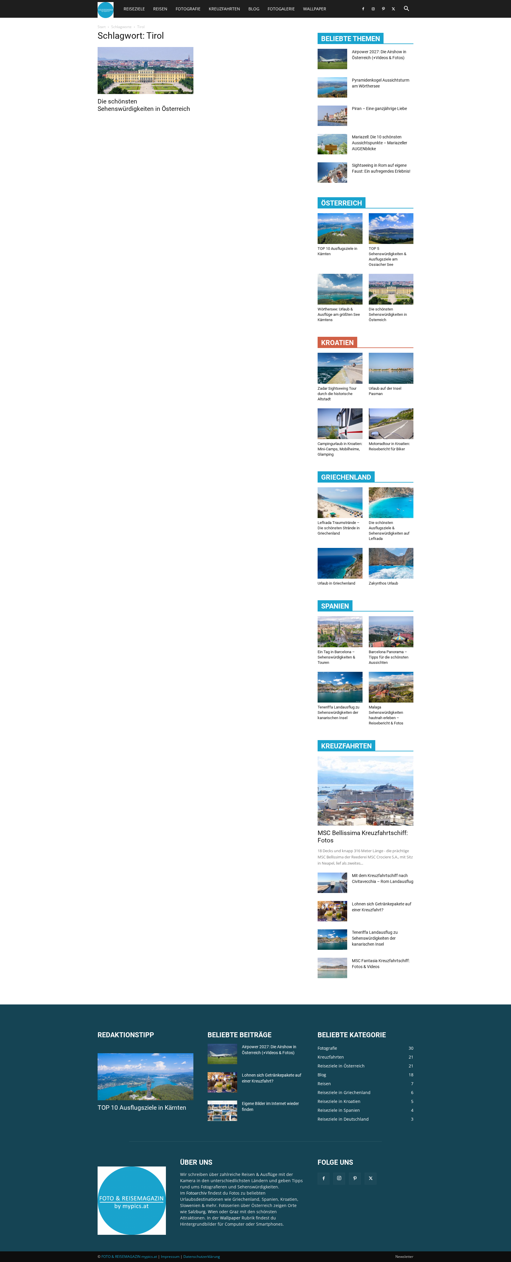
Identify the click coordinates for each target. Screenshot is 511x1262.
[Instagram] (373, 9)
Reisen (160, 9)
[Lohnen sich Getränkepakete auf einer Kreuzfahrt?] (332, 911)
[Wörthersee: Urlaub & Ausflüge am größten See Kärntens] (340, 289)
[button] (406, 9)
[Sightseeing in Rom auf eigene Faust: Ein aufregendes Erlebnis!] (332, 172)
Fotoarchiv (196, 1193)
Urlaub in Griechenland (336, 583)
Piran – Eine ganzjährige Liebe (379, 108)
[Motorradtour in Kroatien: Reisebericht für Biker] (391, 423)
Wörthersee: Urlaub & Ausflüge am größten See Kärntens (339, 314)
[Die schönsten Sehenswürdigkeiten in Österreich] (145, 70)
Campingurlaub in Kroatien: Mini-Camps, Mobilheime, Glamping (340, 449)
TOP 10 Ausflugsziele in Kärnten (142, 1107)
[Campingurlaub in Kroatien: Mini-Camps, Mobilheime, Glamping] (340, 423)
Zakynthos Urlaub (383, 583)
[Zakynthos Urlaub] (391, 563)
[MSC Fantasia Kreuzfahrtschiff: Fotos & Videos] (332, 968)
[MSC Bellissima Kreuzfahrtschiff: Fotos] (365, 791)
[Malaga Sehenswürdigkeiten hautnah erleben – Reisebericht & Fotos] (391, 687)
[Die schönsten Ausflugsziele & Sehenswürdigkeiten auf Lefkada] (391, 502)
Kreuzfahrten (224, 9)
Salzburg (197, 1211)
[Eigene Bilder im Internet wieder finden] (222, 1111)
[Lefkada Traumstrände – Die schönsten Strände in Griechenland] (340, 502)
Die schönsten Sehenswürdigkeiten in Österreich (144, 105)
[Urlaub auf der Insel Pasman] (391, 368)
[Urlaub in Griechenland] (340, 563)
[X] (393, 9)
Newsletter (404, 1256)
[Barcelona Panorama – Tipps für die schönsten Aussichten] (391, 631)
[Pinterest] (383, 9)
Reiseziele (134, 9)
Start (102, 26)
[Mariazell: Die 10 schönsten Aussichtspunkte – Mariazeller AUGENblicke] (332, 144)
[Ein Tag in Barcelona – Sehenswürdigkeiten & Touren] (340, 631)
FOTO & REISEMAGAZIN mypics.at (129, 1256)
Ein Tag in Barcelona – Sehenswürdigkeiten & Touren (336, 657)
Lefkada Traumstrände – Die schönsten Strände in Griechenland (339, 527)
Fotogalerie (281, 9)
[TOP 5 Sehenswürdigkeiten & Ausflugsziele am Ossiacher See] (391, 228)
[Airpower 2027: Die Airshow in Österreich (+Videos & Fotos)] (332, 59)
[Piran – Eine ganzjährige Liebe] (332, 116)
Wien (213, 1211)
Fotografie (188, 9)
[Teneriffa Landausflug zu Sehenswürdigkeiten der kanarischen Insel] (340, 687)
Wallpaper (314, 9)
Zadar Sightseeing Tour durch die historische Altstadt (337, 393)
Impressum (170, 1256)
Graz (234, 1211)
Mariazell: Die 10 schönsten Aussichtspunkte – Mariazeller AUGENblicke (379, 143)
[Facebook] (363, 9)
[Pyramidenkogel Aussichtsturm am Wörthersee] (332, 87)
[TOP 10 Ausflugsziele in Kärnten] (340, 228)
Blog (253, 9)
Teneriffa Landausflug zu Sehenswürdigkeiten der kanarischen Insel (338, 712)
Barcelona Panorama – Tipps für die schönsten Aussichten (388, 657)
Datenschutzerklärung (201, 1256)
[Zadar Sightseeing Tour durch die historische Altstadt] (340, 368)
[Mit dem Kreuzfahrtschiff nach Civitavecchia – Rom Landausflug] (332, 883)
